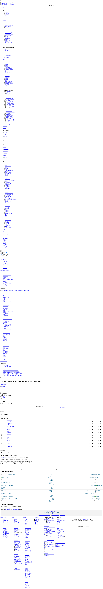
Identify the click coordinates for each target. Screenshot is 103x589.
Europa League (8, 33)
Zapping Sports (8, 227)
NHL (63, 536)
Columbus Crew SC (10, 103)
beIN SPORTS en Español (8, 311)
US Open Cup (8, 26)
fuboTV (6, 181)
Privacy (58, 523)
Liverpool (7, 66)
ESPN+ (6, 175)
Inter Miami (16, 535)
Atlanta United (17, 550)
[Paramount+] (18, 290)
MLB (58, 537)
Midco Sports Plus (8, 213)
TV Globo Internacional (7, 319)
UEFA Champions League (8, 279)
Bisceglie (9, 438)
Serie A (6, 37)
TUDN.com (7, 225)
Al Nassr (7, 85)
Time (7, 254)
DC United (8, 100)
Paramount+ (7, 179)
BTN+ (6, 200)
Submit (14, 506)
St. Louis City (17, 558)
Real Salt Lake (9, 116)
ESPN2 (6, 171)
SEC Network (8, 220)
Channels (4, 128)
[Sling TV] (7, 290)
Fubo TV (37, 520)
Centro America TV (9, 202)
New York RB (17, 542)
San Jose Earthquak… (10, 112)
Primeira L (5, 246)
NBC (6, 169)
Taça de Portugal (8, 42)
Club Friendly (8, 55)
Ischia (8, 437)
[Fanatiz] (23, 290)
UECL (4, 237)
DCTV (6, 204)
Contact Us (59, 533)
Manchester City (8, 67)
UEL (4, 235)
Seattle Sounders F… (11, 120)
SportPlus (7, 222)
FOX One (7, 209)
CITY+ (6, 203)
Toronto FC (8, 102)
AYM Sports (7, 197)
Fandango (7, 207)
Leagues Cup (7, 49)
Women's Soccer (60, 519)
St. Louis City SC (9, 114)
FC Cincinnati (8, 95)
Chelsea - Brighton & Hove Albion (49, 532)
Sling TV (37, 519)
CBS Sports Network (9, 170)
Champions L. (5, 234)
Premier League (8, 35)
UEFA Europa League (7, 283)
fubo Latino (7, 210)
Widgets (58, 521)
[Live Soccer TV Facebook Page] (49, 550)
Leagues (4, 20)
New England (17, 537)
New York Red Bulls (10, 99)
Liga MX (7, 50)
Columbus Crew (18, 546)
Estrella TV (7, 206)
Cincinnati (16, 538)
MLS (4, 239)
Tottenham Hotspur (9, 69)
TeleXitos (7, 223)
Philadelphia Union (10, 104)
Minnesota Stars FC (10, 119)
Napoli (6, 78)
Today (6, 12)
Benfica (6, 79)
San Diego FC (9, 121)
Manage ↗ (5, 259)
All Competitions (6, 57)
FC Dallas (8, 113)
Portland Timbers (9, 117)
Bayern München (8, 81)
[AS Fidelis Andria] (3, 386)
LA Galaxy (9, 118)
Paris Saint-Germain (9, 83)
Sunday (6, 15)
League (3, 254)
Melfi (8, 424)
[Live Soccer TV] (4, 0)
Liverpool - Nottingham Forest (48, 530)
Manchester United (9, 68)
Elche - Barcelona (50, 520)
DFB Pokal (7, 43)
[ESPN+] (27, 290)
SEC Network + (8, 221)
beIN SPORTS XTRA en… (27, 559)
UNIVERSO (7, 188)
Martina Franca (10, 421)
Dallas (15, 557)
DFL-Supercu (5, 247)
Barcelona (7, 71)
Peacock (6, 192)
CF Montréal (9, 105)
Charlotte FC (8, 97)
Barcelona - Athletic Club (48, 525)
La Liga (6, 36)
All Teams (5, 126)
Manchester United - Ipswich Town (48, 536)
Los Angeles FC (9, 111)
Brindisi (8, 429)
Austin (16, 568)
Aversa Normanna (10, 426)
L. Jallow (2, 390)
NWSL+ (7, 217)
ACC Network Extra (9, 193)
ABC (6, 165)
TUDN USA (7, 182)
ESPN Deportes (8, 173)
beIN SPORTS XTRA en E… (11, 199)
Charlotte (16, 540)
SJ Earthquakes (17, 556)
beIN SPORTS (8, 166)
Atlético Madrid (8, 73)
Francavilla (9, 432)
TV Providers (35, 517)
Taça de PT (5, 248)
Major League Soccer (9, 25)
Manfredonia (9, 420)
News (4, 231)
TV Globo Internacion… (27, 545)
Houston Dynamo (9, 108)
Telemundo (7, 186)
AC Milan (7, 77)
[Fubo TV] (2, 290)
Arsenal (6, 64)
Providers (59, 527)
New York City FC (9, 98)
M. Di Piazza (2, 397)
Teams (4, 59)
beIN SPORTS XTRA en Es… (9, 330)
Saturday (7, 14)
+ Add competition (6, 272)
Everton (6, 70)
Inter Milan (7, 76)
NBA (58, 536)
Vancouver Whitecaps (16, 553)
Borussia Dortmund (9, 82)
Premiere (7, 219)
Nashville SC (8, 91)
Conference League (9, 34)
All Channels (5, 229)
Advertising (59, 522)
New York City (17, 541)
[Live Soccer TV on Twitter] (49, 553)
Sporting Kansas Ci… (11, 124)
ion (5, 212)
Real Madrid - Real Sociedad (48, 523)
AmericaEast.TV (8, 195)
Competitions (3, 270)
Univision (7, 190)
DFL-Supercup (8, 41)
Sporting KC (17, 569)
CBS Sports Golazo (9, 201)
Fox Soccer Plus (8, 172)
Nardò (8, 440)
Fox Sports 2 (7, 176)
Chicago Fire (8, 93)
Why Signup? (18, 506)
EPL (4, 241)
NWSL (6, 27)
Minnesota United (18, 563)
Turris (8, 431)
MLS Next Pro (8, 214)
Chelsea (6, 65)
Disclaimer (59, 524)
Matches (4, 7)
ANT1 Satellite (8, 196)
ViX (6, 226)
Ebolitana (9, 434)
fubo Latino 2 (7, 211)
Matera (1, 385)
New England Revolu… (10, 94)
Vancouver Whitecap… (10, 109)
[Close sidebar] (0, 377)
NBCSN (7, 185)
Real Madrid (7, 72)
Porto (6, 80)
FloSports (7, 208)
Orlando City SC (10, 101)
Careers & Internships (61, 525)
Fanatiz (6, 163)
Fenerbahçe (7, 84)
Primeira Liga (7, 40)
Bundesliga (7, 38)
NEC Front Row (8, 216)
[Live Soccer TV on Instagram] (49, 555)
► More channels (3, 361)
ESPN (6, 168)
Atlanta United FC (10, 106)
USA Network (8, 183)
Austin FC (9, 122)
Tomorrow (7, 13)
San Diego (17, 567)
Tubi (6, 224)
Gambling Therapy (86, 519)
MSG (6, 215)
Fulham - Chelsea (50, 521)
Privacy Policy (8, 509)
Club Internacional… (10, 92)
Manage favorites (4, 256)
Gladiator (9, 435)
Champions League (9, 32)
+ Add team (5, 261)
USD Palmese (9, 446)
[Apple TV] (12, 290)
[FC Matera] (2, 396)
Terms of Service (16, 509)
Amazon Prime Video (9, 194)
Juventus (7, 75)
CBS (6, 167)
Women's (4, 232)
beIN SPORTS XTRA (9, 198)
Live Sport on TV (60, 535)
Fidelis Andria (3, 384)
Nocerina (9, 427)
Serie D (1, 378)
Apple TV (7, 177)
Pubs (58, 528)
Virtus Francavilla (10, 441)
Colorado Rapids (9, 115)
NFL (61, 536)
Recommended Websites (60, 530)
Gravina (8, 443)
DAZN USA (7, 184)
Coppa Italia (7, 44)
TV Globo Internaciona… (10, 187)
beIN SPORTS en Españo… (10, 180)
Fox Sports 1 (7, 174)
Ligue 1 (6, 39)
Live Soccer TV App (61, 520)
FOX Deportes (8, 189)
